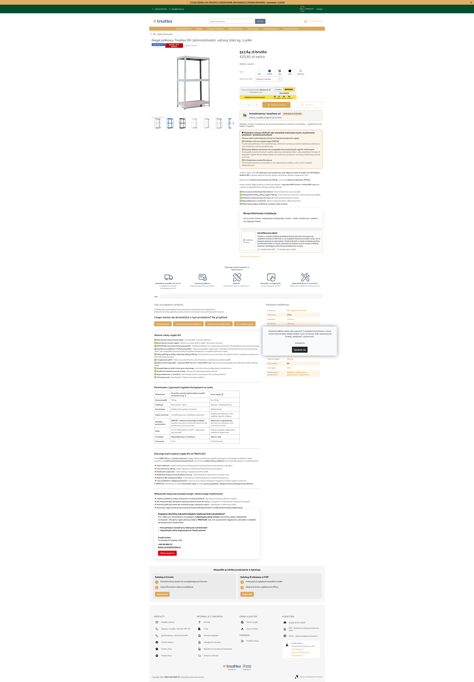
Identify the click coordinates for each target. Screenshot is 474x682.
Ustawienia (300, 342)
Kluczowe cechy (163, 324)
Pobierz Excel (162, 594)
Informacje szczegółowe (249, 256)
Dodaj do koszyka (278, 105)
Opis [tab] (156, 296)
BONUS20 (289, 89)
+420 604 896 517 (297, 649)
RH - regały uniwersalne (162, 34)
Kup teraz (309, 105)
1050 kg (290, 359)
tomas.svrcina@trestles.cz (300, 652)
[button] (259, 72)
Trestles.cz (232, 669)
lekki (289, 368)
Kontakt (319, 9)
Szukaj (260, 21)
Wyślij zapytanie (167, 553)
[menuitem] (183, 29)
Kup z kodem (284, 93)
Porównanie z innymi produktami (188, 324)
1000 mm (290, 323)
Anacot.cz (247, 669)
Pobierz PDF (247, 594)
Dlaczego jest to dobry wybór (218, 324)
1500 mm (290, 319)
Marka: (191, 45)
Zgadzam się (300, 349)
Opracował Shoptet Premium (311, 677)
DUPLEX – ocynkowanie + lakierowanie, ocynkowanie (298, 373)
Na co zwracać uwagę (244, 324)
